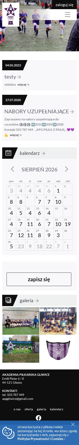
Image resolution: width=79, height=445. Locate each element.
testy (10, 76)
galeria (27, 300)
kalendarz (30, 153)
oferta (29, 409)
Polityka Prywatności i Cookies (41, 439)
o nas (17, 409)
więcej (22, 84)
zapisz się (39, 279)
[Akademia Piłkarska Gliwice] (26, 15)
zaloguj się (64, 4)
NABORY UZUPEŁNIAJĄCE (37, 111)
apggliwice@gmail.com (17, 398)
